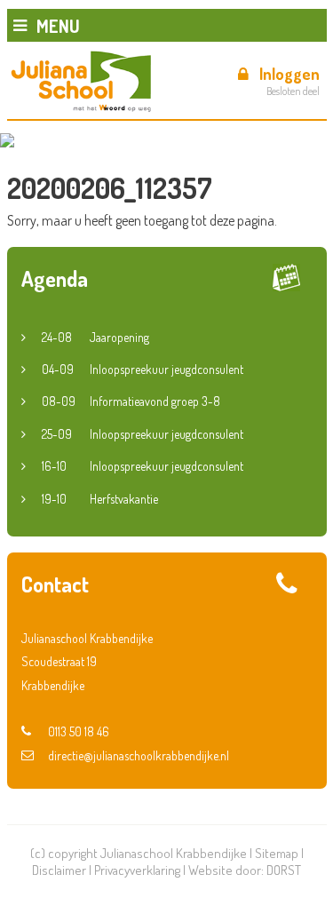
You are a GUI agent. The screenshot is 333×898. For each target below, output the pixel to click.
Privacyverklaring (137, 870)
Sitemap (276, 853)
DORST (283, 870)
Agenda (54, 278)
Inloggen (289, 73)
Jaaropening (95, 337)
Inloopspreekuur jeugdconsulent (142, 369)
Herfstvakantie (100, 498)
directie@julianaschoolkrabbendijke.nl (138, 755)
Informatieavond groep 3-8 (131, 401)
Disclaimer (59, 870)
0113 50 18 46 (78, 731)
